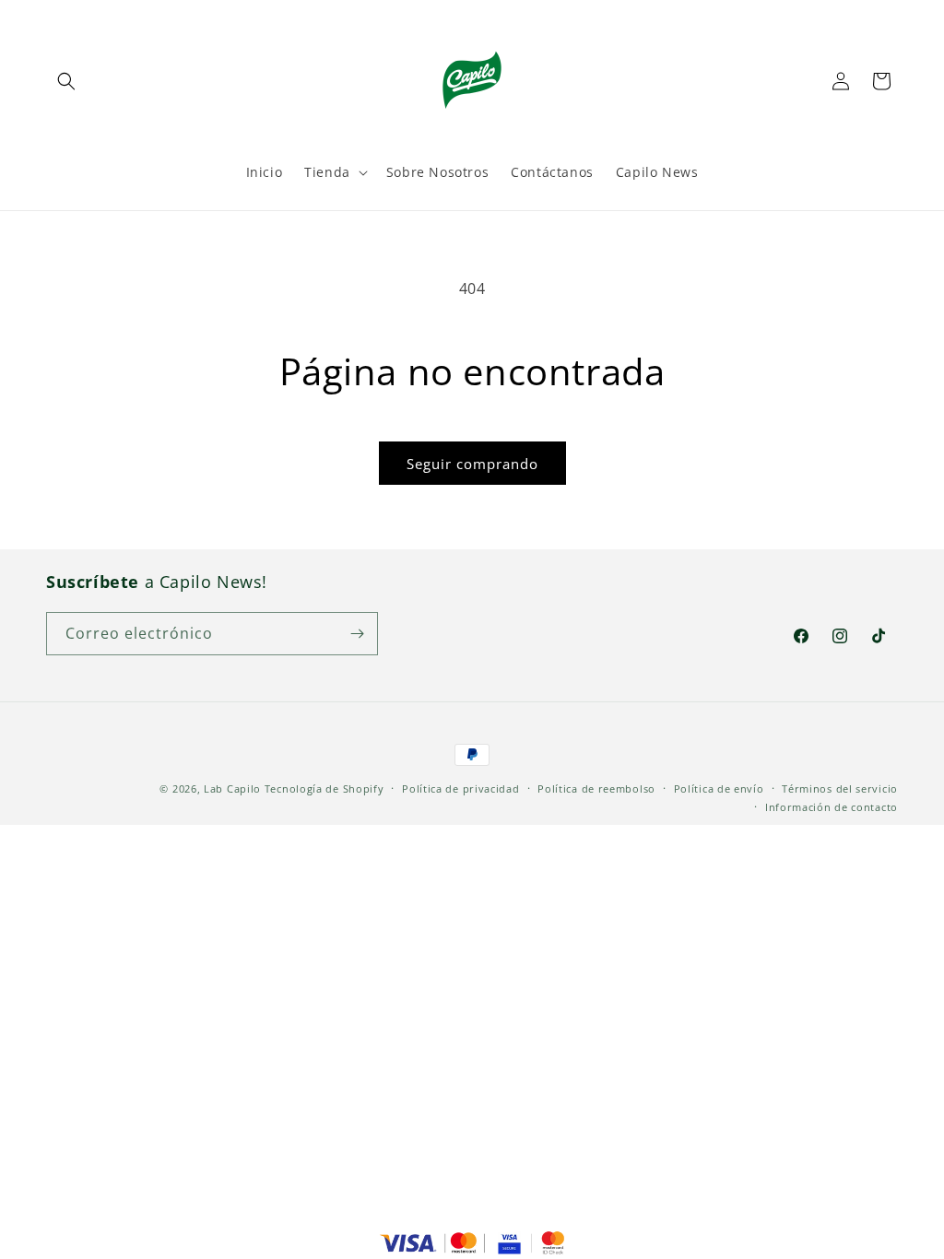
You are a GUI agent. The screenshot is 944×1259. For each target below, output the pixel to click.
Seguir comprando (472, 463)
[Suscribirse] (356, 633)
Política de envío (719, 788)
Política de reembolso (596, 788)
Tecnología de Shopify (324, 788)
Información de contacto (831, 807)
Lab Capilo (232, 788)
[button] (66, 81)
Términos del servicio (840, 788)
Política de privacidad (460, 788)
